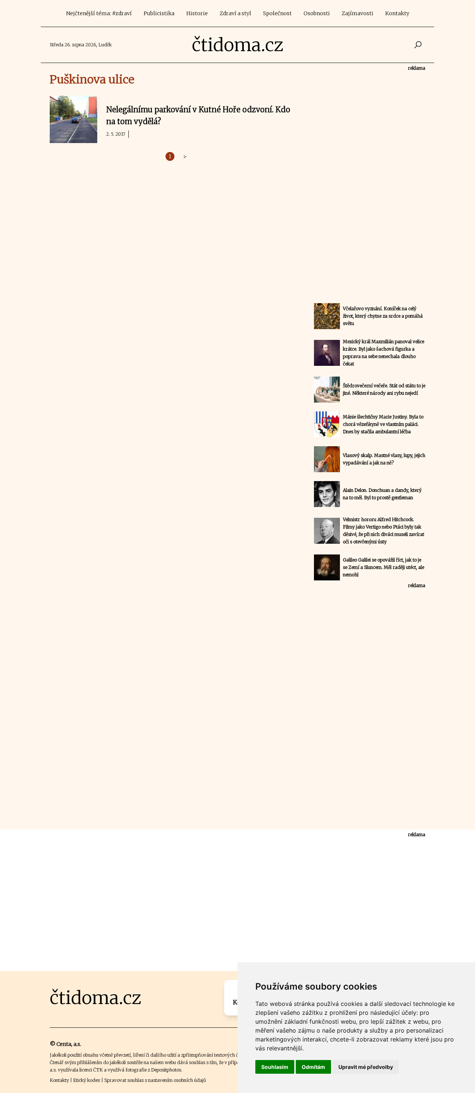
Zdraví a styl (235, 13)
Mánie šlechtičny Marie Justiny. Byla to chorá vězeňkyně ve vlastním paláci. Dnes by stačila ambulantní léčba (383, 424)
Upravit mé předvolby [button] (365, 1067)
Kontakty (397, 13)
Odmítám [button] (313, 1067)
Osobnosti (317, 13)
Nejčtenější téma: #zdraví (99, 13)
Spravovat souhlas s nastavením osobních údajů (155, 1080)
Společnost (277, 13)
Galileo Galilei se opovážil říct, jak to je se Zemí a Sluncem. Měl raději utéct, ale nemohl (383, 567)
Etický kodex (86, 1080)
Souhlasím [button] (274, 1067)
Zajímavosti (357, 13)
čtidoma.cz (238, 45)
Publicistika (159, 13)
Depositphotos (166, 1070)
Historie (197, 13)
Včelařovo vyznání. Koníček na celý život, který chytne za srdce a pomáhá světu (383, 316)
